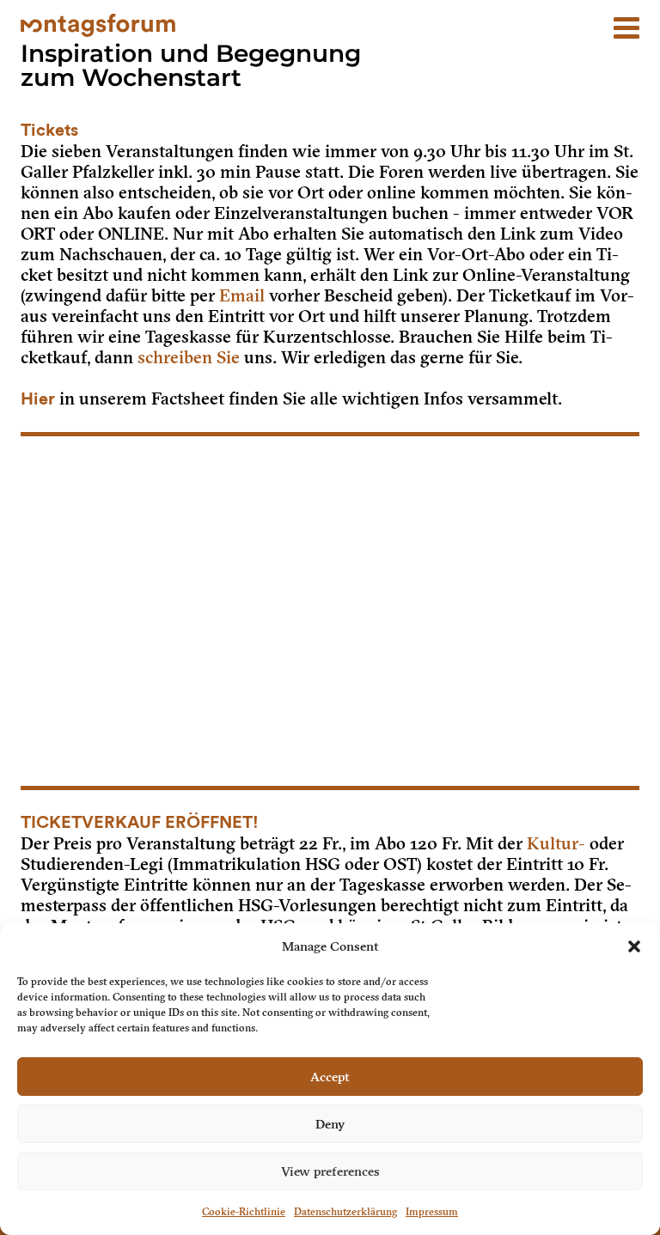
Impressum (432, 1212)
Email (242, 295)
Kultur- (556, 843)
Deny (330, 1124)
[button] (634, 946)
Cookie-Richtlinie (243, 1212)
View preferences (330, 1171)
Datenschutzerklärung (345, 1212)
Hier (38, 399)
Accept (330, 1077)
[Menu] (626, 19)
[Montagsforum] (98, 23)
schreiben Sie (189, 357)
